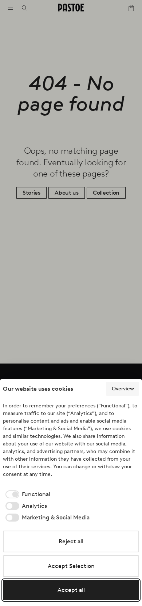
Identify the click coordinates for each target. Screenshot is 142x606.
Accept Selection (71, 566)
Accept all (71, 589)
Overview (123, 389)
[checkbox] (26, 494)
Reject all (71, 541)
